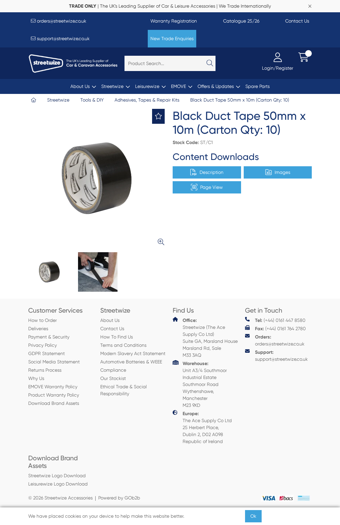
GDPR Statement (46, 353)
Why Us (36, 378)
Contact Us (297, 21)
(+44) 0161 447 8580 (280, 320)
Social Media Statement (54, 361)
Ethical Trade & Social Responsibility (123, 390)
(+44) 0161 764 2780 (280, 329)
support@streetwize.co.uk (63, 38)
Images (282, 172)
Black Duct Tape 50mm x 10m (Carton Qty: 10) (239, 100)
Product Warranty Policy (53, 395)
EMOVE (178, 86)
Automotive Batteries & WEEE (131, 361)
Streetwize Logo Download (57, 475)
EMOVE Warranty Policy (52, 386)
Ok (253, 516)
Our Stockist (113, 378)
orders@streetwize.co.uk (61, 21)
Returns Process (44, 370)
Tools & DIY (92, 100)
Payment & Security (48, 336)
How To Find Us (116, 336)
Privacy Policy (42, 345)
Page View (211, 187)
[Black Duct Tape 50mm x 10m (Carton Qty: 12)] (97, 178)
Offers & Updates (216, 86)
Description (211, 172)
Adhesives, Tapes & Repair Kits (147, 100)
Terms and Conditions (123, 345)
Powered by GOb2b (119, 497)
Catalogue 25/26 (241, 21)
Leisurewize (147, 86)
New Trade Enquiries (172, 38)
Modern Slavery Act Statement (132, 353)
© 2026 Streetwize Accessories (60, 497)
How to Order (42, 320)
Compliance (113, 370)
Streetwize (112, 86)
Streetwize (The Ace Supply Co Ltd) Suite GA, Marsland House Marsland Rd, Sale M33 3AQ (210, 338)
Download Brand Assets (53, 403)
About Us (80, 86)
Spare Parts (257, 86)
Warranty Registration (173, 21)
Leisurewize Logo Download (58, 484)
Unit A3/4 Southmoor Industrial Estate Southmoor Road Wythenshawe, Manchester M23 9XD (205, 384)
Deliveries (38, 328)
